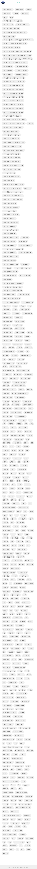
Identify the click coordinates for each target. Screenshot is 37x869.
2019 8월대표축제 (7, 70)
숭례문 (5, 610)
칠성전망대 (29, 796)
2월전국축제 (6, 306)
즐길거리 (5, 770)
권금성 (26, 443)
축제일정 (5, 789)
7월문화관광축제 (7, 329)
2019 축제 (30, 123)
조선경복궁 (6, 754)
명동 (4, 496)
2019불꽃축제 (24, 264)
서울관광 (18, 553)
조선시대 (22, 754)
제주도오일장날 (19, 750)
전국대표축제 (14, 701)
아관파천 (27, 614)
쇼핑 (4, 602)
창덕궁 (5, 773)
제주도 (27, 747)
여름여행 (11, 633)
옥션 (24, 648)
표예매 (10, 827)
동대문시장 (6, 484)
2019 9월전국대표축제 (21, 74)
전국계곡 (5, 701)
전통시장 (19, 739)
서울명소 (5, 564)
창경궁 (26, 770)
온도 (4, 652)
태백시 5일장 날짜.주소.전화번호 (12, 815)
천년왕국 (24, 773)
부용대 (23, 530)
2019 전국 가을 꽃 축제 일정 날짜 (12, 116)
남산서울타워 (6, 458)
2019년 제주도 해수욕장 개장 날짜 (12, 188)
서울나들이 (6, 560)
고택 (26, 424)
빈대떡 (13, 534)
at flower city (6, 344)
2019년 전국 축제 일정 (9, 173)
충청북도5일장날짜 (17, 796)
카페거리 (5, 800)
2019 (11, 17)
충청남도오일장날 (8, 792)
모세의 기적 (6, 503)
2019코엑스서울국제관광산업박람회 (12, 287)
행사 (28, 842)
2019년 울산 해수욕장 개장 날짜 (11, 157)
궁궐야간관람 (17, 443)
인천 (4, 682)
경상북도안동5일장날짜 (9, 420)
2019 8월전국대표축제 (21, 70)
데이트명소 (16, 477)
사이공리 (5, 538)
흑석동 (28, 849)
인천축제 (15, 686)
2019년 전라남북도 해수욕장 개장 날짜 (13, 184)
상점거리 (21, 545)
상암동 (14, 545)
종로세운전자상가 (18, 766)
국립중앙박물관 (19, 439)
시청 (11, 610)
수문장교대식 (26, 602)
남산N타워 (22, 454)
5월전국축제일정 (7, 317)
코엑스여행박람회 (8, 808)
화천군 (5, 849)
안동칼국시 (6, 621)
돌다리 (5, 481)
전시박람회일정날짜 (8, 739)
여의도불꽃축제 (26, 636)
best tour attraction (17, 344)
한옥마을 (20, 838)
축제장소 (13, 789)
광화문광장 (28, 431)
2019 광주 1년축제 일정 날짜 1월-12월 (13, 85)
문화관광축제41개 (23, 507)
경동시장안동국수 (27, 405)
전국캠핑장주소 (17, 716)
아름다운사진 (6, 617)
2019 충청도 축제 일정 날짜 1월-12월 (13, 127)
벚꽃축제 (13, 519)
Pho (27, 351)
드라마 (20, 484)
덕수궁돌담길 (6, 477)
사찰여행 (29, 538)
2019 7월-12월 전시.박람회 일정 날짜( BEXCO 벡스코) (17, 59)
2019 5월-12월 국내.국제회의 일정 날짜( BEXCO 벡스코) (18, 40)
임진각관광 (13, 690)
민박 (25, 511)
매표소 (18, 492)
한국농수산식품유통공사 (9, 834)
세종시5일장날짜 (28, 591)
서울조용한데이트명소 (9, 572)
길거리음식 (6, 450)
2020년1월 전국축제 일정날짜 (11, 302)
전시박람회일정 (19, 735)
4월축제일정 (6, 313)
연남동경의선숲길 (8, 644)
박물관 (5, 515)
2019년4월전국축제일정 (9, 241)
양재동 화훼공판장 (8, 625)
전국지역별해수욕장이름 (9, 712)
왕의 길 (18, 655)
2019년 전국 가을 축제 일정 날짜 (11, 169)
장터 (12, 693)
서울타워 (5, 579)
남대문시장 (13, 454)
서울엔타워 (30, 564)
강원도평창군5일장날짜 (9, 389)
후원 (22, 849)
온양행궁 (19, 652)
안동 (26, 617)
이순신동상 (21, 674)
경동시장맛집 (15, 405)
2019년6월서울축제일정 (9, 245)
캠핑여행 (13, 800)
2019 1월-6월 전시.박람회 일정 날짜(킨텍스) (14, 32)
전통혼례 (27, 739)
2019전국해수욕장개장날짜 (10, 272)
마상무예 (20, 488)
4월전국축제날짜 (24, 310)
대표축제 (21, 473)
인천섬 (21, 682)
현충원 (5, 846)
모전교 (23, 503)
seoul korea (5, 355)
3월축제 (15, 310)
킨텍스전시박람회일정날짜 (23, 808)
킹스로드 (5, 811)
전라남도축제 (19, 724)
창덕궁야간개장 (14, 773)
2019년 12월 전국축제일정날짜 (11, 138)
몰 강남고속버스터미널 (9, 507)
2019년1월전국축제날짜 (9, 218)
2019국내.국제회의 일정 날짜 (10, 131)
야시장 (30, 621)
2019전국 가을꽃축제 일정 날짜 (23, 268)
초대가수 (5, 785)
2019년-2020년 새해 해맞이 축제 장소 (13, 195)
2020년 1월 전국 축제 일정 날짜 (11, 298)
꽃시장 (21, 450)
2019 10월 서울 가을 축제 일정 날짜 (12, 21)
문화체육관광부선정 (8, 511)
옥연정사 (30, 648)
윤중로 (5, 674)
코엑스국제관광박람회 (25, 804)
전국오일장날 (25, 701)
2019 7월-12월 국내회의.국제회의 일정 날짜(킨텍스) (17, 55)
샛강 (28, 545)
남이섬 (26, 458)
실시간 (11, 614)
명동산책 (29, 496)
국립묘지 (29, 435)
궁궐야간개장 (6, 443)
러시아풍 (27, 484)
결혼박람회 (6, 393)
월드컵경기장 (6, 667)
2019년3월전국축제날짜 (9, 233)
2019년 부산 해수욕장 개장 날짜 (11, 154)
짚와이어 (19, 770)
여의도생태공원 (7, 640)
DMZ (4, 348)
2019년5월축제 (23, 241)
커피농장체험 (28, 800)
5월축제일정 (18, 317)
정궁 (15, 743)
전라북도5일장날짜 (25, 728)
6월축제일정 (6, 325)
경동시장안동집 (7, 408)
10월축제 (28, 9)
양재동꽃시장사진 (8, 629)
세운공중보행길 (29, 583)
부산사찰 (15, 526)
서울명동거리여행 (17, 560)
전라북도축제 (6, 731)
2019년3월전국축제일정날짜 (10, 237)
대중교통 (13, 473)
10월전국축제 (19, 9)
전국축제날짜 (6, 716)
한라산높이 (6, 838)
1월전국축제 (25, 13)
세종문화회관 (17, 591)
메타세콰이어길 (28, 492)
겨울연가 (21, 389)
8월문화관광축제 (7, 336)
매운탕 (11, 492)
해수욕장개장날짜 (19, 842)
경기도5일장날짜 (19, 397)
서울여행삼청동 (15, 568)
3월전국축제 (6, 310)
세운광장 (5, 587)
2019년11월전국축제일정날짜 (11, 214)
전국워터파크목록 (19, 705)
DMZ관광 (11, 348)
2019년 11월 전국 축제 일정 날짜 (11, 135)
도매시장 (25, 477)
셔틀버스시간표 (15, 595)
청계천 (13, 777)
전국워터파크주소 (8, 709)
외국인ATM (26, 655)
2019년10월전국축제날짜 (9, 203)
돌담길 (11, 481)
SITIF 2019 (14, 355)
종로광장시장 (6, 766)
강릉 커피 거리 (7, 374)
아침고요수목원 (17, 617)
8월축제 (27, 336)
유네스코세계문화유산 (9, 671)
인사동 (27, 678)
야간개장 (22, 621)
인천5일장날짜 (12, 682)
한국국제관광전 (17, 830)
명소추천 (21, 500)
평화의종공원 (15, 823)
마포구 (28, 488)
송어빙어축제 (25, 598)
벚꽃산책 (5, 519)
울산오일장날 (16, 663)
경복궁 (30, 408)
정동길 (22, 743)
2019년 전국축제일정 (8, 180)
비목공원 (30, 530)
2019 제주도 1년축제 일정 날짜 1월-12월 (13, 123)
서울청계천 (6, 576)
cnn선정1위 (28, 344)
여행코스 (22, 640)
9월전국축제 (18, 340)
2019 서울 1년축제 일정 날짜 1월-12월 (13, 100)
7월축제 (30, 332)
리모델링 (12, 488)
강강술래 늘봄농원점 (15, 367)
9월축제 (27, 340)
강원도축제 (6, 386)
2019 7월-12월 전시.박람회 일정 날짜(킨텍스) (15, 62)
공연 (31, 424)
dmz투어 (19, 348)
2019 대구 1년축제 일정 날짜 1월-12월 (13, 89)
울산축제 (25, 663)
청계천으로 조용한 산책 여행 (10, 781)
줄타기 (28, 766)
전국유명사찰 (19, 709)
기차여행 (26, 446)
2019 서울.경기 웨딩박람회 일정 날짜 (13, 104)
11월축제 (15, 13)
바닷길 (31, 511)
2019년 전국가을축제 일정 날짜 (11, 176)
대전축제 (5, 473)
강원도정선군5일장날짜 (19, 382)
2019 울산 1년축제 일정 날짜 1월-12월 (13, 108)
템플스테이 (27, 815)
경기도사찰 (6, 401)
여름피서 (19, 633)
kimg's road (20, 351)
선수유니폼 (21, 579)
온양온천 (11, 652)
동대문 (18, 481)
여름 (4, 633)
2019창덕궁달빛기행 (24, 275)
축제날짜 (26, 785)
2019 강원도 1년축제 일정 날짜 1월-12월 (13, 78)
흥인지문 (5, 853)
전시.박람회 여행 (18, 731)
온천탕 (26, 652)
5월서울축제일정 (27, 313)
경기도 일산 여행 (7, 397)
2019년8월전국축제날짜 (25, 252)
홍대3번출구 (13, 846)
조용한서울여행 (20, 762)
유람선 (20, 671)
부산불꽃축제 (6, 526)
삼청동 (28, 541)
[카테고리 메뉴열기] (34, 2)
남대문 (5, 454)
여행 (16, 640)
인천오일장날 (6, 686)
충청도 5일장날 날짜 (21, 792)
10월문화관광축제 (8, 9)
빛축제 (20, 534)
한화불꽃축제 (29, 838)
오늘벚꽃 (5, 648)
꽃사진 (14, 450)
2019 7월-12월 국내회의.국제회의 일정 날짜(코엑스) (17, 51)
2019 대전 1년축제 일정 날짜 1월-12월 (13, 93)
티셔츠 (13, 819)
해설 (10, 842)
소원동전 (5, 598)
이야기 (29, 674)
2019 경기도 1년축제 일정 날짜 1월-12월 (13, 81)
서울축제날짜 (24, 576)
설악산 (5, 583)
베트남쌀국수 (22, 519)
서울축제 (14, 576)
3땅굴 (29, 306)
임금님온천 (25, 686)
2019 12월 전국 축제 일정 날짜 (11, 28)
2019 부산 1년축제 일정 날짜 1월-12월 (13, 97)
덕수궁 (29, 473)
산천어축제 (20, 541)
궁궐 (27, 439)
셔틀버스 (5, 595)
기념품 (5, 446)
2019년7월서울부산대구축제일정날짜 (13, 249)
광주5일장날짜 (23, 427)
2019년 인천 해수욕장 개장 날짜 (11, 161)
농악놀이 (12, 462)
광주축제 (5, 431)
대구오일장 (24, 465)
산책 (12, 541)
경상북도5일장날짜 (20, 416)
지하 (12, 770)
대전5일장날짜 (22, 469)
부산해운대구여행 (8, 530)
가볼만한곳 (12, 359)
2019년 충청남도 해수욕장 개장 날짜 (12, 192)
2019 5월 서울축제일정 (9, 36)
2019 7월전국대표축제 (21, 66)
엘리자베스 (29, 629)
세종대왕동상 (6, 591)
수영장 (13, 606)
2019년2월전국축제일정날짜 (10, 230)
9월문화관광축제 (7, 340)
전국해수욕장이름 (8, 720)
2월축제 (15, 306)
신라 (16, 610)
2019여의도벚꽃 (7, 268)
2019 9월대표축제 (7, 74)
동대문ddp (26, 481)
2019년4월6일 (24, 237)
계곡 (4, 424)
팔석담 (20, 819)
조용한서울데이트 (8, 762)
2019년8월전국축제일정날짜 (10, 256)
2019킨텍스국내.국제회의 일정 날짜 (12, 291)
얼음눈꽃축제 (19, 629)
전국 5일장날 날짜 (21, 693)
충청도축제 (6, 796)
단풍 (19, 462)
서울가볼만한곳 (22, 549)
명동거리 (11, 496)
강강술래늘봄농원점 (8, 370)
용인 (20, 659)
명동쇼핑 (13, 500)
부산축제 (24, 526)
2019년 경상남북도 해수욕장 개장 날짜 (13, 150)
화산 (21, 846)
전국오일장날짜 (7, 705)
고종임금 (19, 424)
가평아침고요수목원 (8, 363)
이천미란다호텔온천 (8, 678)
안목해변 (14, 621)
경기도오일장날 (27, 401)
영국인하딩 (28, 644)
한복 (13, 838)
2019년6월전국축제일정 (25, 245)
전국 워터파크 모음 (8, 697)
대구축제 (5, 469)
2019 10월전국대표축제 (22, 24)
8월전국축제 (18, 336)
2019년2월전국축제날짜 (9, 226)
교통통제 (5, 435)
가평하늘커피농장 (22, 363)
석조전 (13, 579)
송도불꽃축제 (14, 598)
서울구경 (26, 553)
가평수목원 (21, 359)
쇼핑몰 (10, 602)
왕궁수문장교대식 (8, 655)
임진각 (5, 690)
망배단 (5, 492)
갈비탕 (5, 367)
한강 (25, 827)
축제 (19, 785)
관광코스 (5, 427)
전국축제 (21, 712)
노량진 (5, 462)
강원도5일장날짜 (25, 378)
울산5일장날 (6, 663)
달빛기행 (26, 462)
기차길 (18, 446)
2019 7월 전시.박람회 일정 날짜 (11, 47)
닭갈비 (5, 465)
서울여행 (5, 568)
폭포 (4, 827)
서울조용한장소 (22, 572)
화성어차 (27, 846)
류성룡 (5, 488)
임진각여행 (22, 690)
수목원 (17, 602)
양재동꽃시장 (19, 625)
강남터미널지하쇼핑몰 (23, 370)
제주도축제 (30, 750)
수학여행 (28, 606)
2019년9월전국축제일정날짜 (10, 264)
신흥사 (5, 614)
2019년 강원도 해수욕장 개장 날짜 (12, 146)
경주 (30, 420)
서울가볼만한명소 (8, 553)
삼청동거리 (6, 545)
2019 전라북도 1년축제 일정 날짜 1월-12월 (14, 119)
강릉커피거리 (17, 374)
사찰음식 (5, 541)
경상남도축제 (28, 412)
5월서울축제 (16, 313)
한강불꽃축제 (6, 830)
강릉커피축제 (28, 374)
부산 (12, 522)
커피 (20, 800)
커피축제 (5, 804)
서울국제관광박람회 (8, 557)
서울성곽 (21, 564)
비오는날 (5, 534)
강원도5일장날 (14, 378)
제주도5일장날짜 (7, 750)
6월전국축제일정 (19, 321)
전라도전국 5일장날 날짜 (9, 728)
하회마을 (17, 827)
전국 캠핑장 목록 (21, 697)
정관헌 (9, 743)
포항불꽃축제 (25, 823)
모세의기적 (16, 503)
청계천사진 (21, 777)
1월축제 (5, 17)
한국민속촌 (22, 834)
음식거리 (12, 674)
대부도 (13, 469)
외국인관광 (6, 659)
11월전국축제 (6, 13)
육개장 (27, 671)
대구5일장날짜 (14, 465)
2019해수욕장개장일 (23, 294)
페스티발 (27, 819)
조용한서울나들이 (17, 758)
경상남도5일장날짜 (16, 412)
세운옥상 (22, 587)
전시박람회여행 (7, 735)
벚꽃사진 (23, 515)
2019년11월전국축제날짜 (9, 211)
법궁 (11, 515)
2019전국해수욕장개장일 (9, 275)
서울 (13, 549)
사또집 (26, 534)
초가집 (23, 781)
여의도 (5, 636)
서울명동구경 (28, 560)
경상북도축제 (22, 420)
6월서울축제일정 (7, 321)
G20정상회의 (28, 348)
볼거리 (31, 519)
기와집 (11, 446)
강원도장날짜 (6, 382)
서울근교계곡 (20, 557)
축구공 (13, 785)
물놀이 (19, 511)
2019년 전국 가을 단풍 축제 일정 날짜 (13, 165)
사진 (23, 538)
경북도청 (5, 412)
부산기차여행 (20, 522)
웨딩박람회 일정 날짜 (19, 667)
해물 (4, 842)
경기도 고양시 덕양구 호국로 (20, 393)
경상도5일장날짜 (7, 416)
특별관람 (5, 819)
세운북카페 (14, 587)
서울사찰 (13, 564)
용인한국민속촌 (29, 659)
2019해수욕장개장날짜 (9, 294)
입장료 (30, 690)
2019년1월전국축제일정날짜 (10, 222)
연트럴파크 (19, 644)
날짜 (27, 450)
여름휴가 (27, 633)
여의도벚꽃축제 (14, 636)
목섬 (30, 503)
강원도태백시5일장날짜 (18, 386)
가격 (4, 359)
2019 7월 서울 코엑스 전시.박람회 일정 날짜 (14, 43)
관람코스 (13, 427)
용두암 (14, 659)
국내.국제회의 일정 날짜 (17, 435)
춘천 (20, 789)
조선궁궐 (14, 754)
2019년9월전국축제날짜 (9, 260)
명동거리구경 (20, 496)
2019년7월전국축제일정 (9, 252)
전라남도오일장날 (8, 724)
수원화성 (20, 606)
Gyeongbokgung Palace (8, 351)
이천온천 (19, 678)
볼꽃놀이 (5, 522)
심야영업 (19, 614)
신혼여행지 (24, 610)
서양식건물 (6, 549)
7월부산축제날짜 (19, 329)
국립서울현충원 (7, 439)
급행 (32, 443)
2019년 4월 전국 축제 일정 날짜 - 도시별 (13, 142)
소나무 (24, 595)
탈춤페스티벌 (14, 811)
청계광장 (5, 777)
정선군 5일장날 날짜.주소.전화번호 (12, 747)
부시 (17, 530)
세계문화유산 (18, 583)
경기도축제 (6, 405)
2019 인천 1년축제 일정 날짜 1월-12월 (13, 112)
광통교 (13, 431)
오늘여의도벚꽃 (15, 648)
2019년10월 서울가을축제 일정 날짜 (12, 199)
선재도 (29, 579)
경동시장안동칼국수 (20, 408)
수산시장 (5, 606)
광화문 (20, 431)
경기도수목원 (15, 401)
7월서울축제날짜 (7, 332)
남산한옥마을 (17, 458)
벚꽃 (16, 515)
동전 (13, 484)
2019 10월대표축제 (8, 24)
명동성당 (5, 500)
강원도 (5, 378)
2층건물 (22, 306)
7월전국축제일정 (19, 332)
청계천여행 (30, 777)
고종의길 (11, 424)
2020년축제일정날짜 (27, 302)
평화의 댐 (5, 823)
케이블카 (13, 804)
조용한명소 (6, 758)
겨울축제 (29, 389)
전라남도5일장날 (20, 720)
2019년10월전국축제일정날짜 (11, 207)
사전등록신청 (14, 538)
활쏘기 (11, 849)
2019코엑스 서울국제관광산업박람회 (13, 283)
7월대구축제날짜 (17, 325)
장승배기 (5, 693)
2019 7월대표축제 (7, 66)
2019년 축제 (27, 188)
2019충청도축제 (7, 279)
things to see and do (25, 355)
